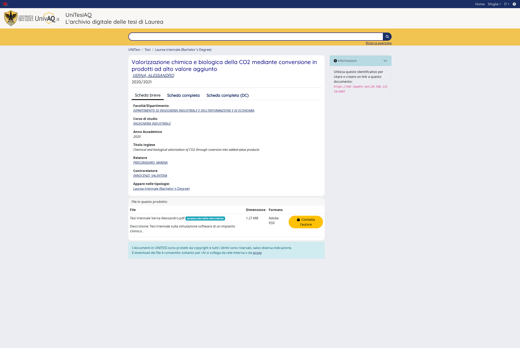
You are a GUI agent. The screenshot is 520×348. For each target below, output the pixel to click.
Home (480, 4)
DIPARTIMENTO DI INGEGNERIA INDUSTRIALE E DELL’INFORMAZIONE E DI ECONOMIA (193, 110)
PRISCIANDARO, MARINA (150, 162)
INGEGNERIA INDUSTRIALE (152, 123)
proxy (257, 252)
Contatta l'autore (307, 222)
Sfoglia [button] (493, 4)
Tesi (148, 49)
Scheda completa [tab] (183, 95)
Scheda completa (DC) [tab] (228, 95)
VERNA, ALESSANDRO (153, 75)
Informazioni (346, 61)
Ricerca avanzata (379, 43)
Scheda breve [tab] (147, 95)
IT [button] (505, 4)
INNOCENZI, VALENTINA (150, 175)
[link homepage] (6, 4)
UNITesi (134, 49)
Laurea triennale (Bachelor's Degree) (183, 49)
